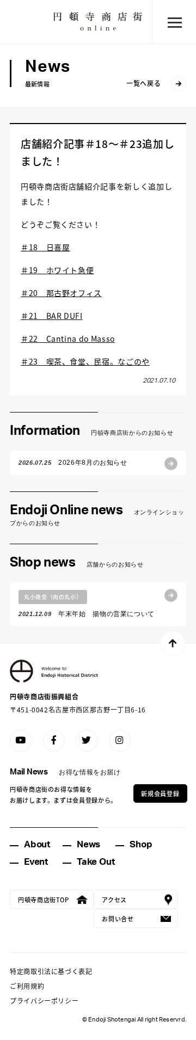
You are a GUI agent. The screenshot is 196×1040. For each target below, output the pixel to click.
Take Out (95, 861)
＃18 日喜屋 (45, 247)
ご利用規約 (27, 985)
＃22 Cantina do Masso (68, 338)
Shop (141, 844)
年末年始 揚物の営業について (87, 605)
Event (36, 861)
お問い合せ (117, 918)
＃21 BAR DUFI (52, 315)
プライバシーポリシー (44, 1000)
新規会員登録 (160, 793)
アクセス (114, 899)
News (88, 844)
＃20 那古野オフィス (61, 292)
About (37, 844)
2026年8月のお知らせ (73, 462)
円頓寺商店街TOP (43, 899)
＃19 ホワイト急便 (57, 269)
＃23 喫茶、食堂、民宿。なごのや (85, 361)
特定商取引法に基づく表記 (51, 971)
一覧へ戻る (143, 83)
